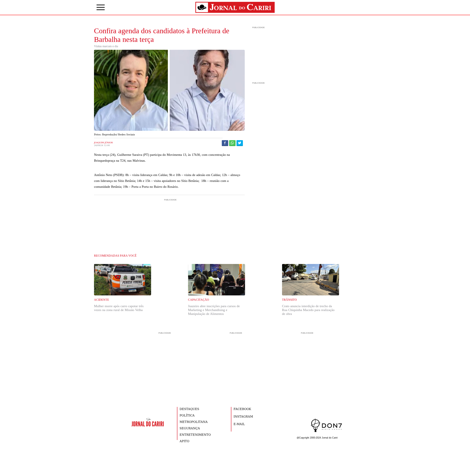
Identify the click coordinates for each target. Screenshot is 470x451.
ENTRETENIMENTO (195, 434)
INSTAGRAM (243, 416)
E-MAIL (239, 424)
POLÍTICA (187, 415)
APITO (184, 441)
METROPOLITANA (194, 422)
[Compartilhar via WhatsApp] (232, 143)
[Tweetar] (239, 143)
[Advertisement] (169, 217)
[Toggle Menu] (95, 7)
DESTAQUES (189, 409)
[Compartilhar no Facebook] (225, 143)
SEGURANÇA (190, 428)
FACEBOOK (242, 409)
